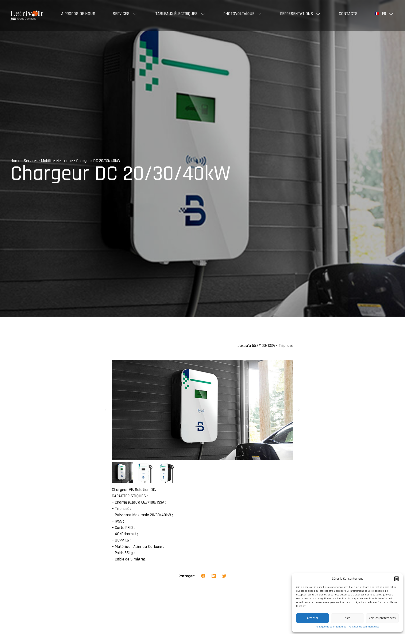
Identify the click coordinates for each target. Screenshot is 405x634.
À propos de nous (78, 13)
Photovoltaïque (238, 13)
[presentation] (107, 410)
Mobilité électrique (57, 161)
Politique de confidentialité (331, 626)
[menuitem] (384, 13)
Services (121, 13)
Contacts (348, 13)
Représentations (296, 13)
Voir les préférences (382, 618)
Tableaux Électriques (176, 13)
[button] (396, 579)
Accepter (312, 618)
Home (15, 161)
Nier (347, 618)
